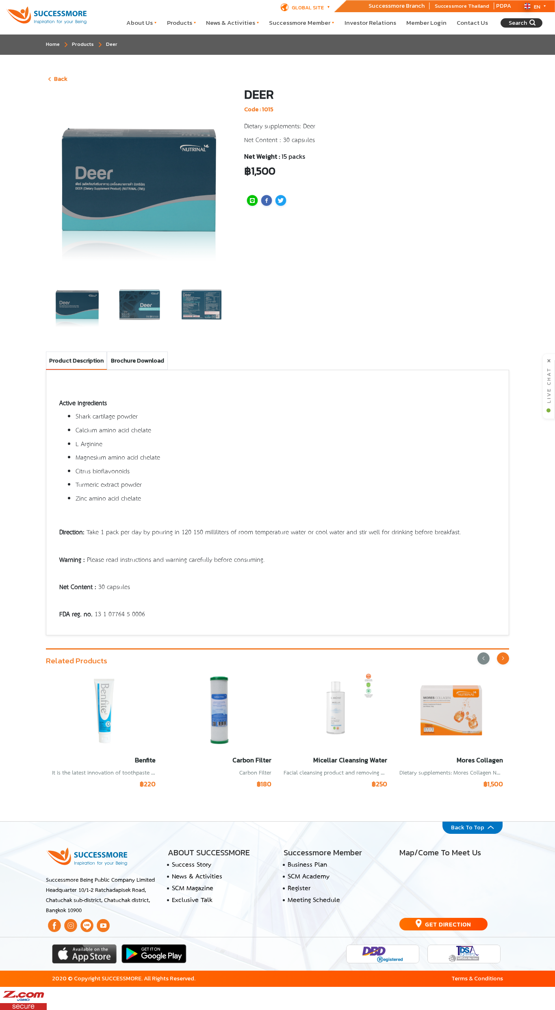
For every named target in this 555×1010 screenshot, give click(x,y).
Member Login (426, 22)
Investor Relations (370, 22)
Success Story (191, 865)
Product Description (76, 360)
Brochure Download (137, 360)
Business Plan (307, 865)
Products (179, 22)
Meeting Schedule (314, 900)
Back (60, 78)
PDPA (503, 6)
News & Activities (230, 22)
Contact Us (472, 22)
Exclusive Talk (192, 900)
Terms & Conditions (477, 978)
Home (53, 44)
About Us (139, 22)
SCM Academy (309, 877)
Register (299, 889)
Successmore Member (299, 22)
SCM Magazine (192, 889)
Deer (111, 44)
